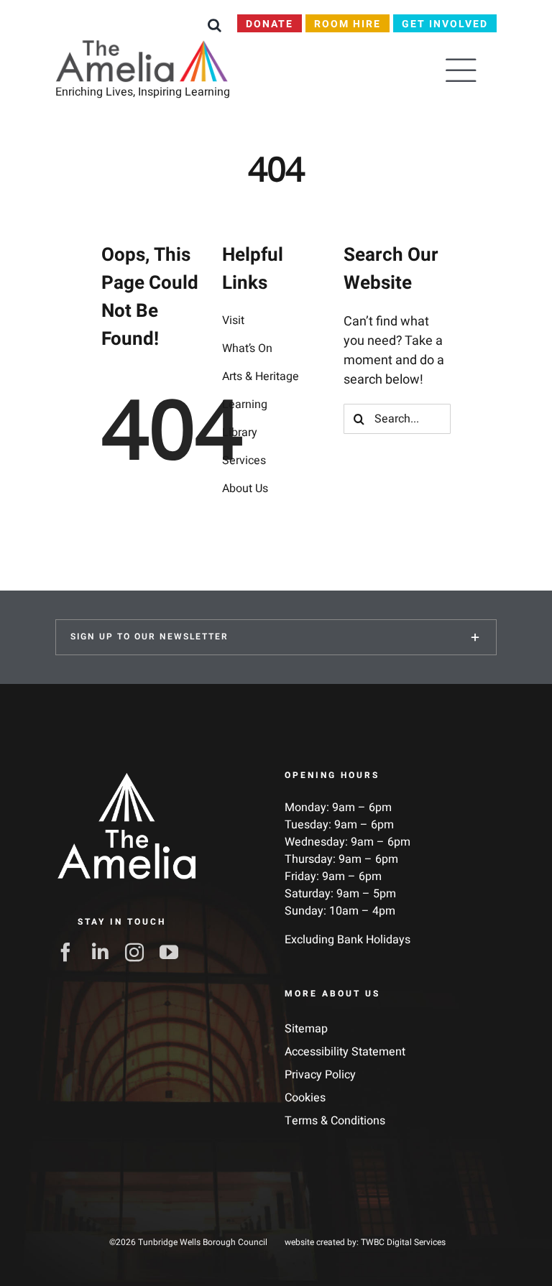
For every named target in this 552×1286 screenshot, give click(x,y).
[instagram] (138, 952)
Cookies (305, 1097)
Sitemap (306, 1028)
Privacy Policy (320, 1074)
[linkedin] (104, 952)
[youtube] (173, 952)
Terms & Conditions (335, 1120)
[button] (214, 25)
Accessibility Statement (345, 1051)
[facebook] (69, 952)
